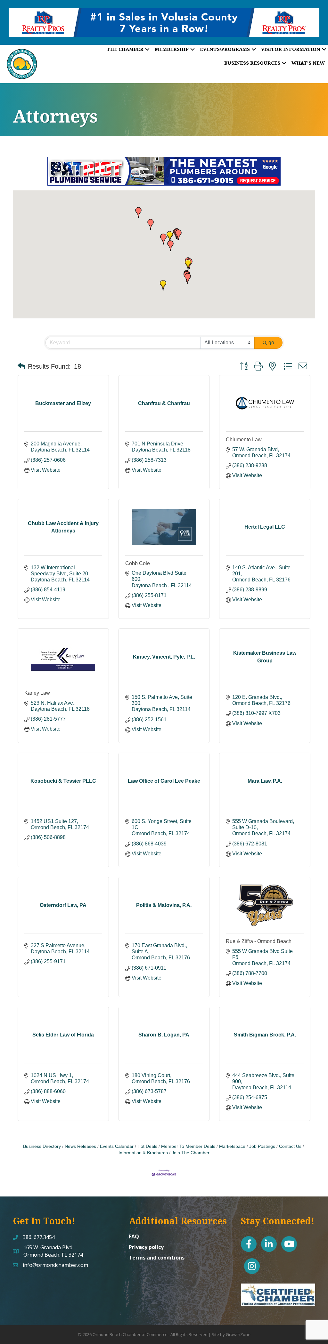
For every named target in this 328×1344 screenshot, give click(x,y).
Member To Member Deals (188, 1146)
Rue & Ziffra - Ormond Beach (258, 941)
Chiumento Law (244, 439)
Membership (172, 49)
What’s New (308, 63)
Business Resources (252, 63)
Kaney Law (37, 693)
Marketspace (232, 1146)
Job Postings (262, 1146)
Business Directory (42, 1146)
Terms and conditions (156, 1257)
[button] (170, 236)
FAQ (134, 1236)
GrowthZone (238, 1334)
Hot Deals (147, 1146)
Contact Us (290, 1146)
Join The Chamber (190, 1152)
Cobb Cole (137, 563)
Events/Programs (225, 49)
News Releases (80, 1146)
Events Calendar (117, 1146)
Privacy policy (146, 1247)
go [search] (271, 342)
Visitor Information (290, 49)
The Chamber (125, 49)
